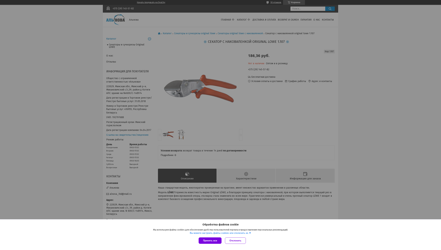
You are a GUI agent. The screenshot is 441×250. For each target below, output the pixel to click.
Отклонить (235, 240)
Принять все (210, 240)
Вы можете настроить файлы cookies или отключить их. (219, 233)
